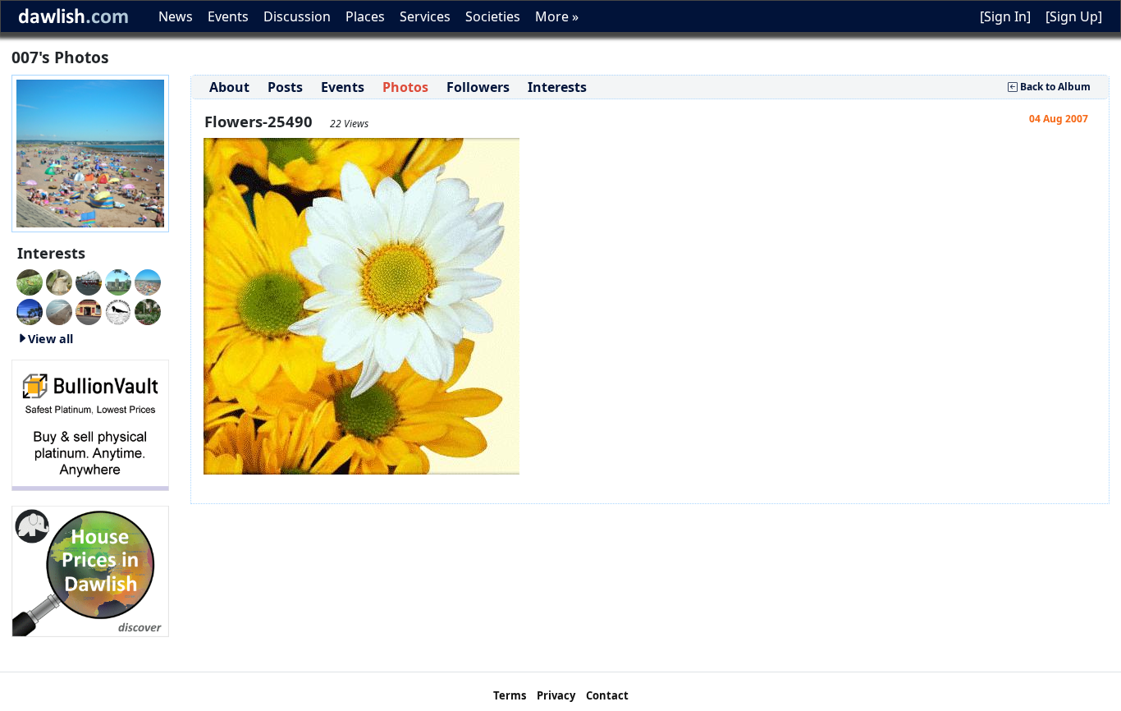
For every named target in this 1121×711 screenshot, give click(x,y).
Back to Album (1054, 87)
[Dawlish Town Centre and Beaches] (59, 310)
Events (228, 16)
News (175, 16)
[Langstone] (29, 310)
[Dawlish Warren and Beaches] (148, 281)
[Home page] (90, 152)
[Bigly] (90, 570)
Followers (478, 87)
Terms (509, 695)
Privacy (556, 695)
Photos (405, 87)
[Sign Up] (1074, 16)
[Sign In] (1005, 16)
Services (425, 16)
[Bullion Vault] (90, 424)
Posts (285, 87)
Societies (492, 16)
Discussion (297, 16)
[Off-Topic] (59, 281)
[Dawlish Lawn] (148, 310)
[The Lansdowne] (88, 310)
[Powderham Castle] (118, 281)
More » (557, 16)
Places (365, 16)
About (229, 87)
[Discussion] (29, 281)
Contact (607, 695)
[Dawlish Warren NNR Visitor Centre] (118, 310)
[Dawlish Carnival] (88, 281)
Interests (557, 87)
